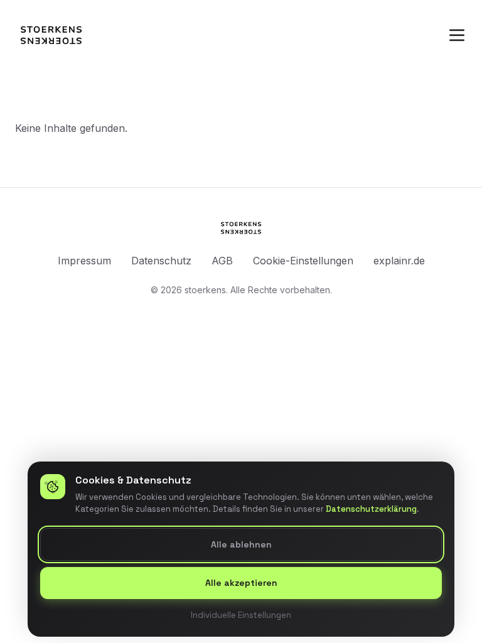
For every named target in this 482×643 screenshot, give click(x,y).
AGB (222, 260)
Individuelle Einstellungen (241, 614)
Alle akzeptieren (241, 582)
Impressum (84, 260)
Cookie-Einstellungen (303, 260)
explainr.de (399, 260)
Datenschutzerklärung (371, 509)
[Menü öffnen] (457, 35)
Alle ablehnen (241, 543)
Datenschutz (161, 260)
